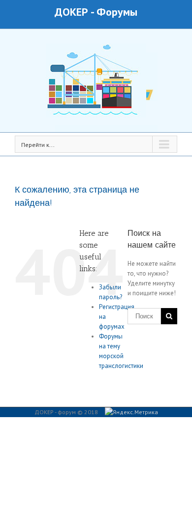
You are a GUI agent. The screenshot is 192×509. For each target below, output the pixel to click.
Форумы (116, 12)
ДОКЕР (71, 12)
